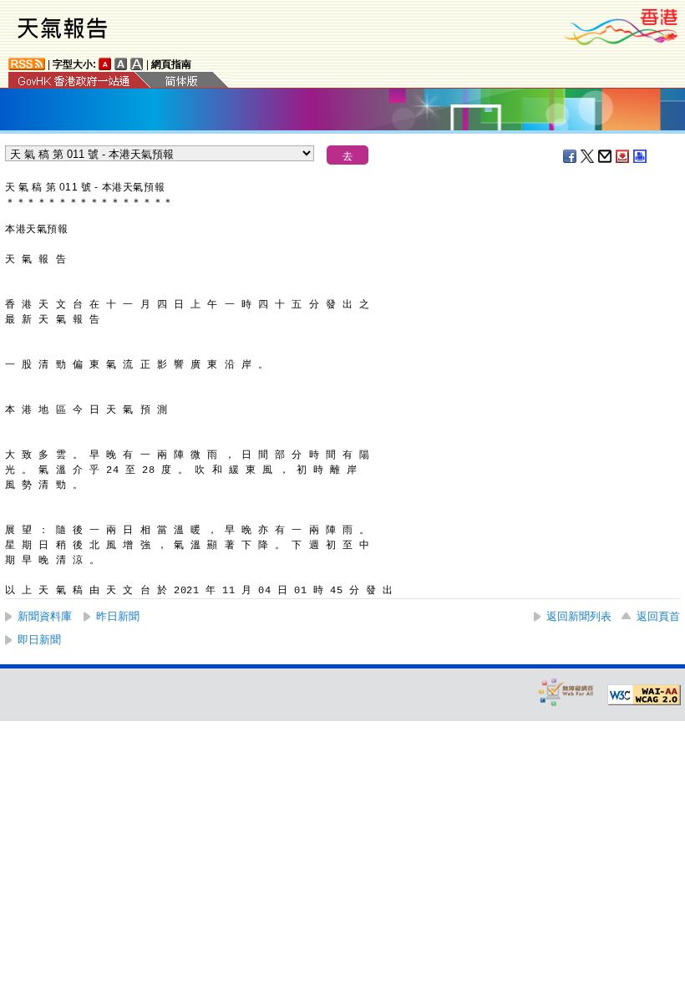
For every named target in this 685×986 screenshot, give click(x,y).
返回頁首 (658, 616)
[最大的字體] (137, 64)
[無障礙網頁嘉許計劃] (566, 691)
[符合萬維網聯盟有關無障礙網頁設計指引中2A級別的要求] (644, 695)
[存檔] (623, 156)
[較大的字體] (121, 64)
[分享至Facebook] (570, 156)
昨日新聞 (118, 616)
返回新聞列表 (578, 616)
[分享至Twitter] (588, 156)
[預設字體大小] (105, 64)
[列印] (640, 156)
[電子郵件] (605, 156)
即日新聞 (39, 639)
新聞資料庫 (45, 616)
